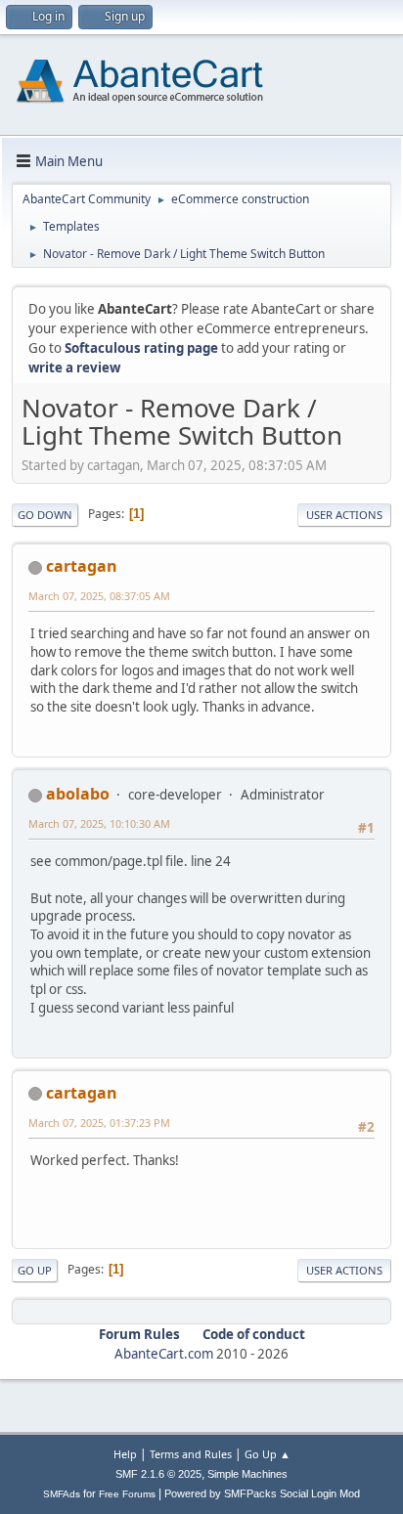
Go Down (45, 514)
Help (125, 1454)
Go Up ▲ (268, 1454)
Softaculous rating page (141, 348)
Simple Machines (247, 1474)
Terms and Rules (191, 1454)
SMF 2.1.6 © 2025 (158, 1474)
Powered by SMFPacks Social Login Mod (262, 1493)
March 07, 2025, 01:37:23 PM (99, 1122)
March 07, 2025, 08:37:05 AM (99, 595)
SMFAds (61, 1494)
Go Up (35, 1270)
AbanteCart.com (163, 1354)
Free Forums (127, 1494)
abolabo (78, 793)
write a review (74, 367)
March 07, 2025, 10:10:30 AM (99, 823)
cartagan (81, 566)
